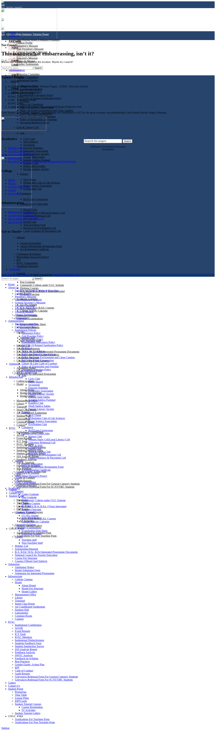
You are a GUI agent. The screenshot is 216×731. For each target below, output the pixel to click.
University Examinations (30, 318)
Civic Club (29, 138)
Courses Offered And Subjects (31, 561)
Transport (22, 406)
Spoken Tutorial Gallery (27, 713)
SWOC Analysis (24, 655)
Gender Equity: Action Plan (29, 664)
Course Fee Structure (26, 558)
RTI (17, 479)
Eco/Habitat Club (32, 188)
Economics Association (35, 151)
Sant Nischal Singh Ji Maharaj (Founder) (38, 39)
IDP (17, 667)
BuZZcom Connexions (35, 199)
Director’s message (25, 305)
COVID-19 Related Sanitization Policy (41, 98)
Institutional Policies (27, 80)
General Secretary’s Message (30, 302)
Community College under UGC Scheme (42, 285)
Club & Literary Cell (26, 372)
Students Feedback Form (28, 643)
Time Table (21, 694)
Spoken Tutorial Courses (28, 704)
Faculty (20, 332)
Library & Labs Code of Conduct (38, 116)
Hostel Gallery (27, 395)
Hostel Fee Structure (32, 588)
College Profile (25, 42)
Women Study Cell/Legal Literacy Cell (44, 212)
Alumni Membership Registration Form (43, 466)
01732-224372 (14, 7)
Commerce (26, 193)
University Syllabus (25, 524)
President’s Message (27, 45)
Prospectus (20, 691)
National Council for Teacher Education (36, 555)
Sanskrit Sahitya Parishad (41, 400)
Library (20, 403)
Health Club (29, 221)
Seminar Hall (24, 415)
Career (12, 190)
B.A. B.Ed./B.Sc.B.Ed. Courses (37, 307)
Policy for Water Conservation (38, 360)
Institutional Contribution (28, 625)
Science (24, 173)
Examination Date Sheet (34, 530)
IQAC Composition (25, 482)
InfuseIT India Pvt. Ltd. (66, 275)
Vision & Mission (24, 311)
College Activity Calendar (34, 310)
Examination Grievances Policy (36, 95)
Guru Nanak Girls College (15, 275)
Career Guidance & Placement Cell (42, 231)
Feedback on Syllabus (26, 658)
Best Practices (22, 661)
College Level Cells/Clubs (34, 204)
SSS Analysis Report (28, 456)
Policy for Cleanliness (31, 104)
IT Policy (27, 348)
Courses (21, 273)
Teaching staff (29, 539)
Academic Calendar (25, 512)
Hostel (20, 384)
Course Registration (32, 707)
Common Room (25, 421)
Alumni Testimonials (28, 64)
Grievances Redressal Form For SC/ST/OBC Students (45, 486)
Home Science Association (37, 185)
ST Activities (28, 710)
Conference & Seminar (21, 215)
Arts (22, 133)
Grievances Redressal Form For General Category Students (48, 483)
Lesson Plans (22, 698)
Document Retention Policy (36, 369)
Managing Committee (28, 74)
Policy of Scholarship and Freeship (40, 366)
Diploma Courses (29, 288)
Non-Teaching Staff (32, 542)
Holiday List (15, 148)
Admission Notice (24, 567)
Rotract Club (30, 209)
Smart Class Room (25, 603)
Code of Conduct (26, 477)
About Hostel (27, 389)
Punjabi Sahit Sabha (34, 157)
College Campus (24, 579)
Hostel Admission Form (27, 570)
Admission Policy (31, 333)
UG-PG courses (17, 151)
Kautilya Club (35, 403)
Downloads (15, 158)
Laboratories (23, 418)
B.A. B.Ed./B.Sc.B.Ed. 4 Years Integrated (44, 506)
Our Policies (15, 222)
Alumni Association (32, 463)
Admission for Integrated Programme (36, 374)
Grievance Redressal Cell (36, 215)
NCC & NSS (35, 445)
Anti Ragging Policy (33, 336)
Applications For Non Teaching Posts (37, 535)
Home (11, 180)
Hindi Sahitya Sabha (34, 166)
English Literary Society (36, 154)
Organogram (21, 317)
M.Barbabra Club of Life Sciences (41, 182)
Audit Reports (22, 673)
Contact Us (14, 193)
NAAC (12, 183)
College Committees (27, 77)
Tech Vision (29, 179)
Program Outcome (31, 509)
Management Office (27, 400)
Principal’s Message (27, 58)
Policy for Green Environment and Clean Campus (46, 110)
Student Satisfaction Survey (29, 646)
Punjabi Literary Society (36, 169)
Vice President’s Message (30, 48)
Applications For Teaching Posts (32, 719)
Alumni (21, 237)
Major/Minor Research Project (26, 218)
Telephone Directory (26, 485)
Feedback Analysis (27, 459)
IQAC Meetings (25, 444)
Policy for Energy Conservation (38, 354)
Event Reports (24, 438)
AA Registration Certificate (36, 469)
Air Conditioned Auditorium (32, 412)
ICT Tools (22, 441)
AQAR (20, 435)
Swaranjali (29, 144)
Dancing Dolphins (33, 147)
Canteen (21, 425)
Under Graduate (30, 494)
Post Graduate (27, 282)
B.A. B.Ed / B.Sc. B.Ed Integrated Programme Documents (48, 351)
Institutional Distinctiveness (29, 640)
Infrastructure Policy (32, 339)
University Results (31, 533)
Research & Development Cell (39, 228)
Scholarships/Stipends (21, 154)
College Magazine (19, 186)
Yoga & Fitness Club (34, 225)
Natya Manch (30, 141)
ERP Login (21, 701)
